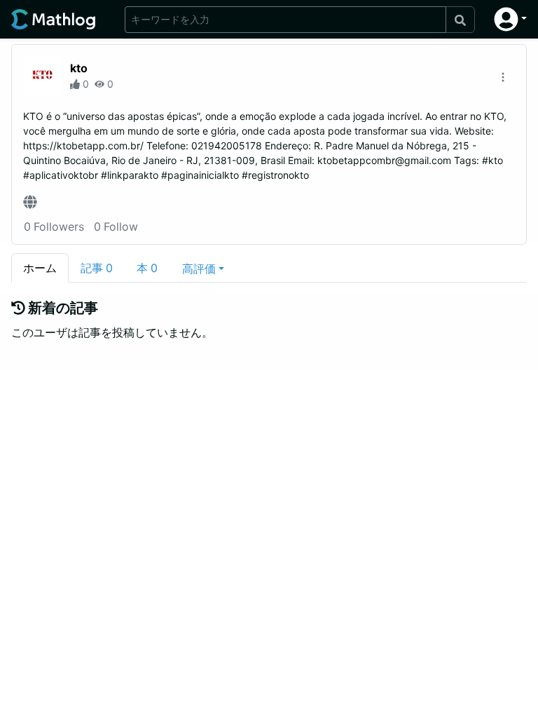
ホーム (40, 268)
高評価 (199, 268)
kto (79, 68)
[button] (510, 19)
